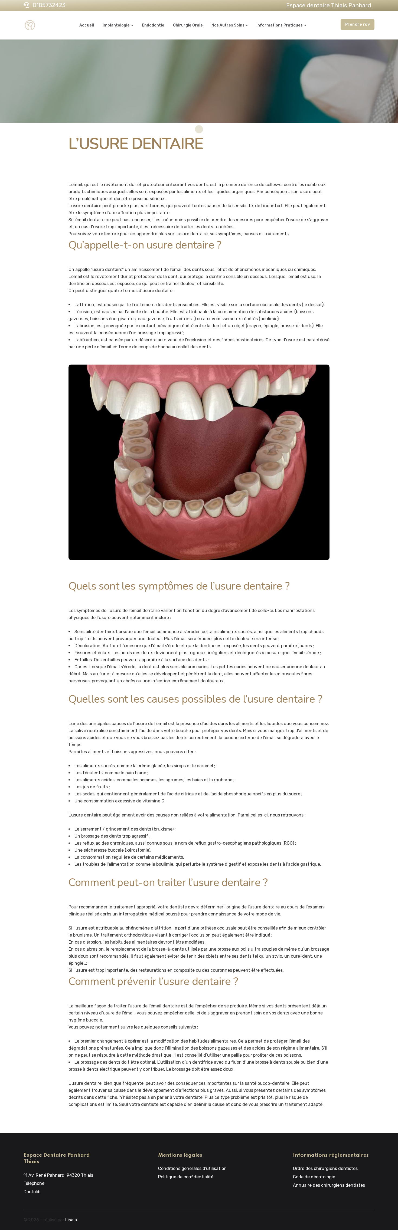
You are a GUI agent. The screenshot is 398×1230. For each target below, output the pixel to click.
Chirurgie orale (188, 25)
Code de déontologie (314, 1176)
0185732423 (48, 5)
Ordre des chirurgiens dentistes (325, 1168)
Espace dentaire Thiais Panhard (328, 5)
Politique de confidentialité (185, 1176)
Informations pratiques (279, 25)
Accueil (86, 25)
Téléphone (34, 1183)
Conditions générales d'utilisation (192, 1168)
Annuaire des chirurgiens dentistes (329, 1185)
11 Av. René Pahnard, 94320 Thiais (58, 1175)
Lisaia (71, 1219)
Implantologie (116, 25)
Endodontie (153, 25)
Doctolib (32, 1191)
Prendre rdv (357, 24)
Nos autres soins (227, 25)
